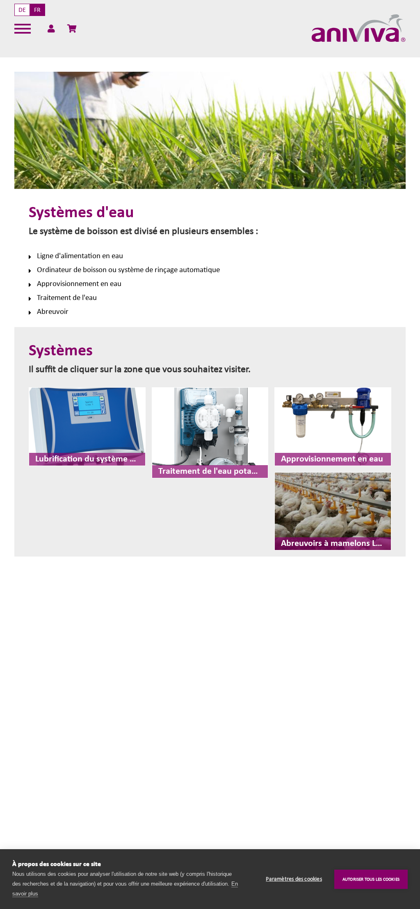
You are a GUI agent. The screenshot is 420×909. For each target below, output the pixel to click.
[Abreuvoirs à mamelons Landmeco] (333, 511)
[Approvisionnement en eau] (333, 426)
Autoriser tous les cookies (370, 879)
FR (37, 10)
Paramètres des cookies (294, 879)
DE (22, 10)
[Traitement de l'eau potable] (210, 433)
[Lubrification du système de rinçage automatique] (87, 426)
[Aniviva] (358, 28)
